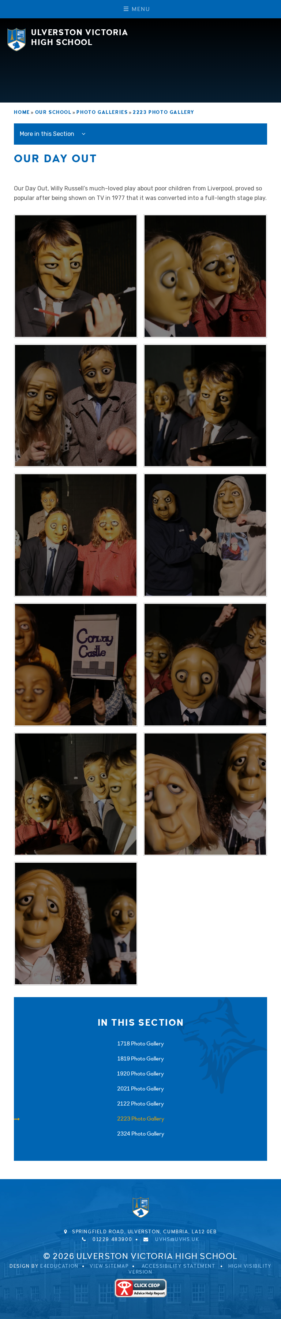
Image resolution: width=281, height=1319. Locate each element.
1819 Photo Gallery (140, 1058)
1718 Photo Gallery (140, 1043)
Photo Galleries (102, 112)
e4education (59, 1266)
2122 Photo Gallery (140, 1103)
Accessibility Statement (179, 1266)
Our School (53, 112)
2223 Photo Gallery (164, 112)
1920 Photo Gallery (140, 1073)
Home (22, 112)
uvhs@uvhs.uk (177, 1239)
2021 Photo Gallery (140, 1088)
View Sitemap (109, 1266)
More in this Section (48, 133)
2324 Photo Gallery (140, 1133)
